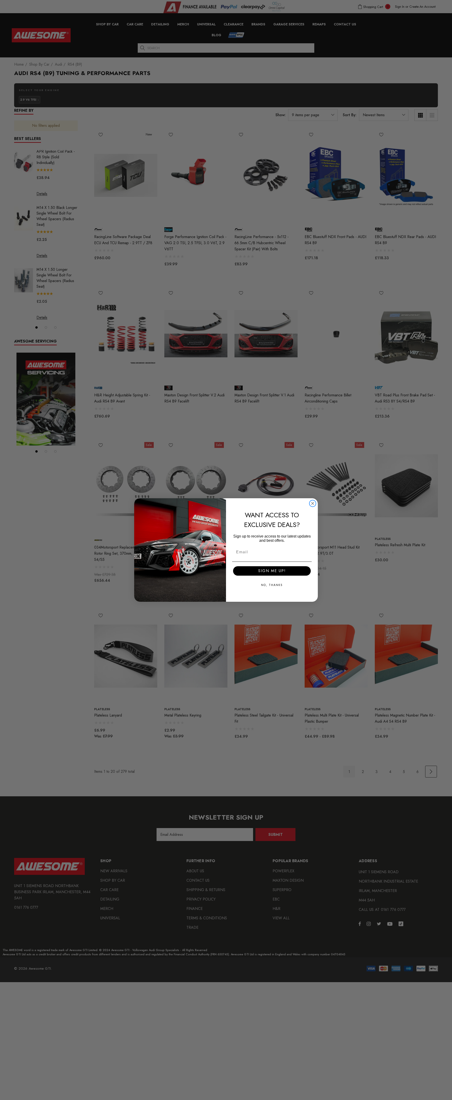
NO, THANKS (272, 585)
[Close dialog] (312, 503)
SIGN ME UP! (272, 571)
